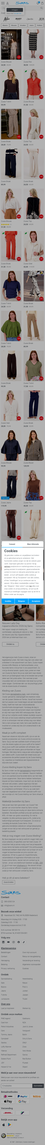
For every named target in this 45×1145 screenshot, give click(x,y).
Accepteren (36, 601)
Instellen (8, 601)
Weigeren (21, 601)
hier (30, 586)
